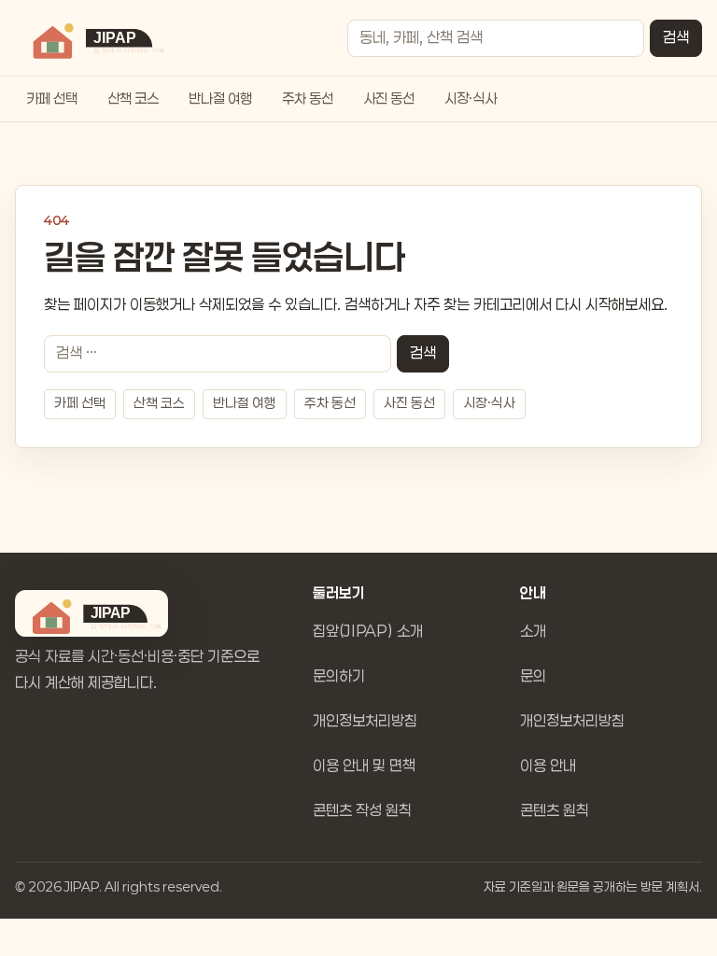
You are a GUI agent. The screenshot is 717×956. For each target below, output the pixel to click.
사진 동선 (389, 99)
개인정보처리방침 (365, 721)
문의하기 (339, 676)
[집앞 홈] (94, 38)
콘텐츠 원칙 (554, 811)
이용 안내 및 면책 (364, 766)
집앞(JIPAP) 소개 (368, 631)
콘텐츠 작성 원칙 (362, 811)
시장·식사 (470, 99)
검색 (676, 38)
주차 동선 (307, 99)
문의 (533, 676)
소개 (533, 631)
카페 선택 (51, 99)
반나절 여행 (220, 99)
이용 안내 (548, 766)
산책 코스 (133, 99)
